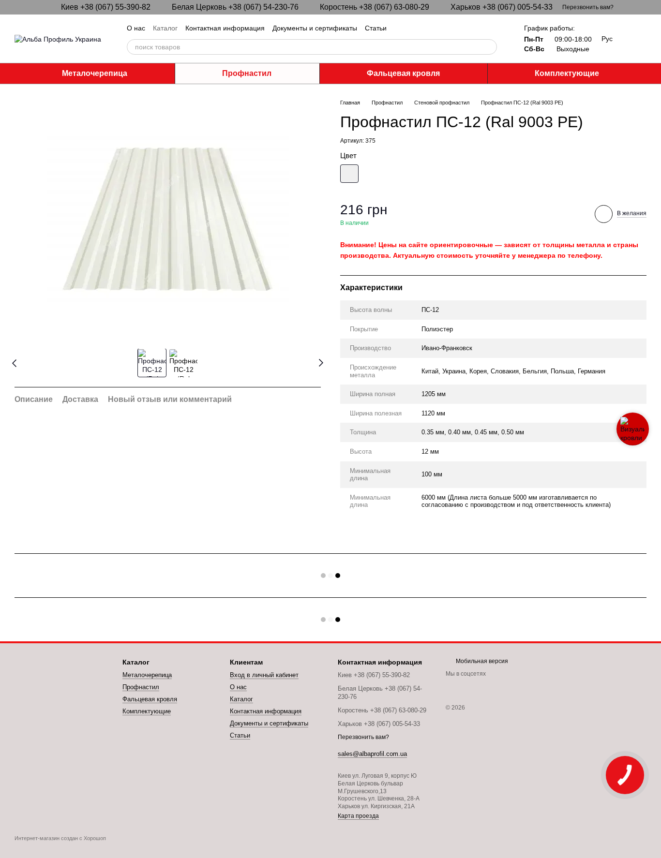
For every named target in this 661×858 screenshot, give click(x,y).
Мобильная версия (481, 661)
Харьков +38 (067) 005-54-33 (502, 7)
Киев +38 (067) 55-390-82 (105, 7)
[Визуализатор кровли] (632, 429)
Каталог (165, 28)
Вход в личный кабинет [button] (264, 675)
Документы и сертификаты (314, 28)
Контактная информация (225, 28)
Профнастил (246, 73)
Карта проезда (358, 816)
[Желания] (638, 38)
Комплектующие (567, 73)
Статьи (376, 28)
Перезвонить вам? (588, 7)
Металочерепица (94, 73)
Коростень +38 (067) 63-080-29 (374, 7)
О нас (136, 28)
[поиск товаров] (489, 47)
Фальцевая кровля (403, 73)
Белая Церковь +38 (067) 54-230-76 (235, 7)
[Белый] (349, 173)
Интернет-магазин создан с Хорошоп (60, 838)
